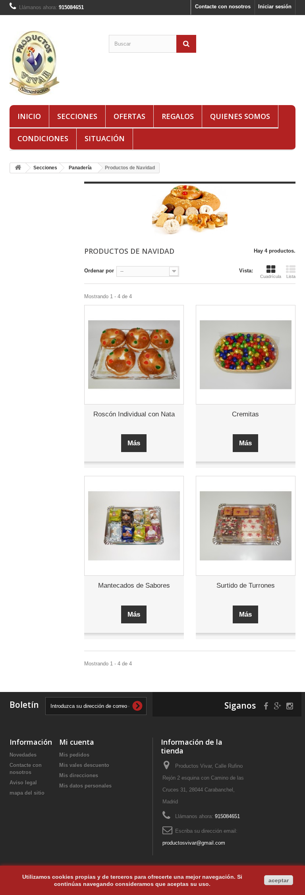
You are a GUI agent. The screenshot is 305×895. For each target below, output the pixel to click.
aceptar (278, 880)
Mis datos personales (85, 786)
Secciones (77, 116)
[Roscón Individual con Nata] (134, 355)
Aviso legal (23, 783)
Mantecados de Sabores (134, 585)
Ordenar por (99, 271)
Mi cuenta (76, 742)
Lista (290, 276)
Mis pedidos (74, 755)
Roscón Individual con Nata (134, 414)
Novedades (23, 755)
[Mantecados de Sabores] (134, 525)
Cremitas (245, 414)
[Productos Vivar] (53, 63)
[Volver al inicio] (17, 168)
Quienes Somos (240, 116)
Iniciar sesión (274, 7)
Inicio (29, 116)
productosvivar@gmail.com (193, 843)
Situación (105, 138)
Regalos (178, 116)
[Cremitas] (245, 355)
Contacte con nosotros (223, 7)
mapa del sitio (27, 793)
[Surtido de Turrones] (245, 525)
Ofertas (129, 116)
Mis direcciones (78, 775)
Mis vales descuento (84, 765)
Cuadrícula (270, 276)
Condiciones (42, 138)
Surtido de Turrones (245, 585)
